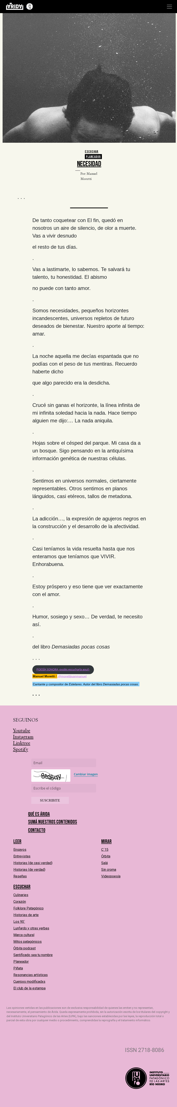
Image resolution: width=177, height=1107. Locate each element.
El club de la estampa (29, 988)
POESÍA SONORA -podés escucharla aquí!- (63, 669)
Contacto (36, 830)
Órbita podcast (24, 948)
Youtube (21, 730)
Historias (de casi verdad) (32, 863)
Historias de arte (26, 915)
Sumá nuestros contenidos (52, 822)
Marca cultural (23, 935)
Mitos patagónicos (27, 942)
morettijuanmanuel (74, 676)
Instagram (23, 736)
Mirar (106, 841)
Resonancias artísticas (30, 975)
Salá (104, 863)
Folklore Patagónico (28, 908)
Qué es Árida (39, 814)
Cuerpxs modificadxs (29, 982)
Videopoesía (110, 876)
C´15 (104, 850)
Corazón (19, 902)
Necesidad (89, 163)
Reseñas (20, 876)
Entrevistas (21, 856)
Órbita (105, 856)
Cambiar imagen (86, 774)
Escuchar (91, 152)
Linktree (21, 742)
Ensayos (19, 850)
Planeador (93, 157)
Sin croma (108, 870)
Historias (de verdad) (29, 870)
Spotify (20, 749)
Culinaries (20, 895)
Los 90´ (19, 922)
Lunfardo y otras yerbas (31, 928)
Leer (17, 841)
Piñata (18, 968)
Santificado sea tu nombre (33, 955)
